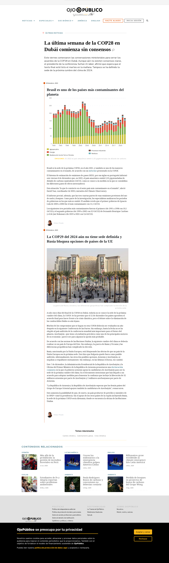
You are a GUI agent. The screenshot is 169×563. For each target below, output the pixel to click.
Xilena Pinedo (59, 223)
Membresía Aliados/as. (95, 512)
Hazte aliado (113, 21)
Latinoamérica (71, 452)
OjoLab (25, 475)
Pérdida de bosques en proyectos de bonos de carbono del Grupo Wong (136, 481)
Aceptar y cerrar (143, 532)
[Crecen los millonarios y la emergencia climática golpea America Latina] (72, 462)
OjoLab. (90, 515)
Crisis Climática (100, 436)
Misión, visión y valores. (125, 512)
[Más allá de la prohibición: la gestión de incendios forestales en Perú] (29, 462)
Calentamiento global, (85, 436)
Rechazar (143, 539)
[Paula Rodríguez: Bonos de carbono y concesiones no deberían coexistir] (72, 484)
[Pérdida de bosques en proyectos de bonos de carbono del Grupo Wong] (115, 484)
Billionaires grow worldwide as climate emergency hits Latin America (136, 459)
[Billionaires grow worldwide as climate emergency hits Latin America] (115, 462)
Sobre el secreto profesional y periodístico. (66, 515)
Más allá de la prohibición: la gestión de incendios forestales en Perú (50, 459)
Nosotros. (120, 509)
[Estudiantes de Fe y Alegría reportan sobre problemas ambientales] (29, 484)
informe (93, 171)
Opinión (25, 452)
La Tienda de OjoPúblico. (95, 509)
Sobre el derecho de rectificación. (63, 518)
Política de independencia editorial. (64, 509)
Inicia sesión (134, 21)
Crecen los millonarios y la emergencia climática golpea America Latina (91, 460)
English (111, 452)
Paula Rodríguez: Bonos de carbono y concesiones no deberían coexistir (93, 481)
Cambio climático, (69, 436)
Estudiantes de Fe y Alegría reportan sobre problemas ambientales (49, 481)
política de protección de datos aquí (51, 547)
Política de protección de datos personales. (66, 512)
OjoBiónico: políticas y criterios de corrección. (62, 522)
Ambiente (69, 475)
